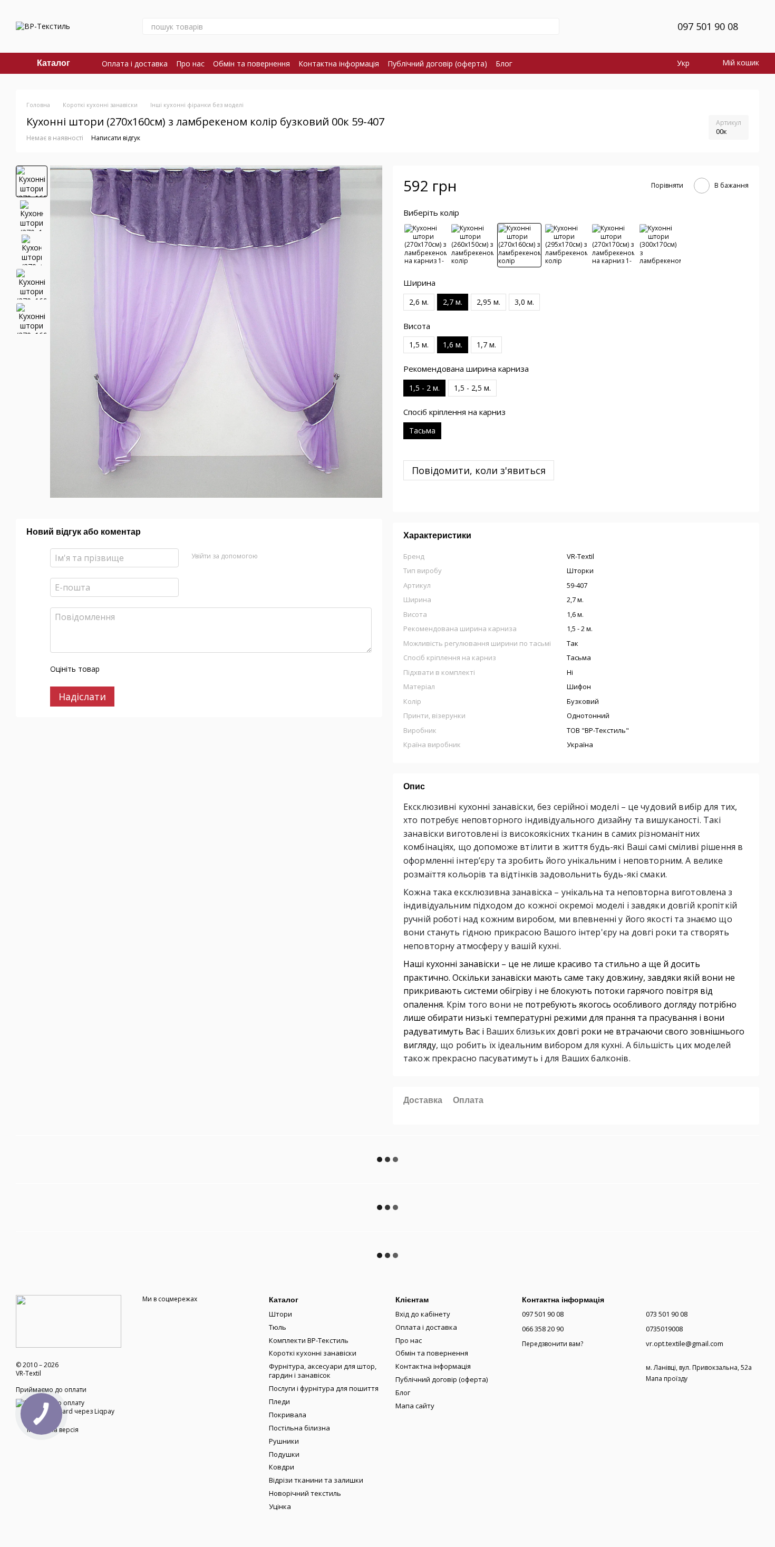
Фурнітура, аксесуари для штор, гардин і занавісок (322, 1370)
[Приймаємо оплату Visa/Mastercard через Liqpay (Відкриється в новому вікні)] (71, 1406)
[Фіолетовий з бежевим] (472, 245)
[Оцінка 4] (167, 669)
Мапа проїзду (666, 1378)
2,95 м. (488, 302)
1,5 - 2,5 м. (472, 388)
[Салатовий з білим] (613, 245)
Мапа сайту (414, 1405)
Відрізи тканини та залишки (316, 1480)
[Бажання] (643, 26)
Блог (504, 64)
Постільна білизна (299, 1428)
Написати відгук (115, 137)
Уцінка (280, 1506)
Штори (280, 1314)
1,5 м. (419, 345)
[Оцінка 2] (133, 669)
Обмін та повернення (251, 64)
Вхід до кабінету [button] (422, 1314)
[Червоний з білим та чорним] (566, 245)
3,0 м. (524, 302)
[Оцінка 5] (184, 669)
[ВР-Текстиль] (68, 1320)
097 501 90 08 (707, 26)
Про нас (190, 64)
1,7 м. (486, 345)
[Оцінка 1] (117, 669)
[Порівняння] (616, 26)
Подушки (284, 1454)
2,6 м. (419, 302)
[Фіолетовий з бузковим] (660, 245)
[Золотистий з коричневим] (425, 245)
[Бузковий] (519, 245)
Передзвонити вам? (552, 1344)
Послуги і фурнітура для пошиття (324, 1388)
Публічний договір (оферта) (437, 64)
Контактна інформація (338, 64)
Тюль (277, 1327)
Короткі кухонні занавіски (312, 1353)
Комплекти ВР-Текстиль (308, 1340)
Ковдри (281, 1467)
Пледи (279, 1401)
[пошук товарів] (550, 26)
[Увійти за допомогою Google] (286, 556)
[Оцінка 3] (150, 669)
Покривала (287, 1414)
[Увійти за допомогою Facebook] (269, 556)
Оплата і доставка (135, 64)
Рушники (284, 1441)
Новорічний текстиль (305, 1493)
